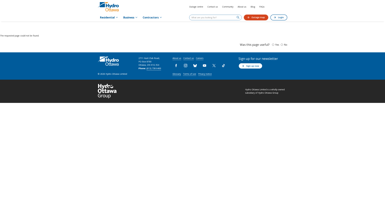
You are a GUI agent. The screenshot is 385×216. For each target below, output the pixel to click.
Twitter (214, 65)
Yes (277, 44)
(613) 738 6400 (153, 68)
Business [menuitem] (128, 17)
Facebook (176, 65)
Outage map (258, 17)
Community (227, 6)
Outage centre (196, 6)
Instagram (185, 65)
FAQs (262, 6)
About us (242, 6)
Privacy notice (205, 73)
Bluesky (195, 65)
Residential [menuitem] (107, 17)
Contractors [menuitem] (151, 17)
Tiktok (223, 65)
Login (281, 17)
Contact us (212, 6)
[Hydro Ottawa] (108, 6)
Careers (199, 58)
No (285, 44)
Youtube (204, 65)
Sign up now (252, 65)
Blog (253, 6)
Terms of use (189, 73)
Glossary (176, 73)
